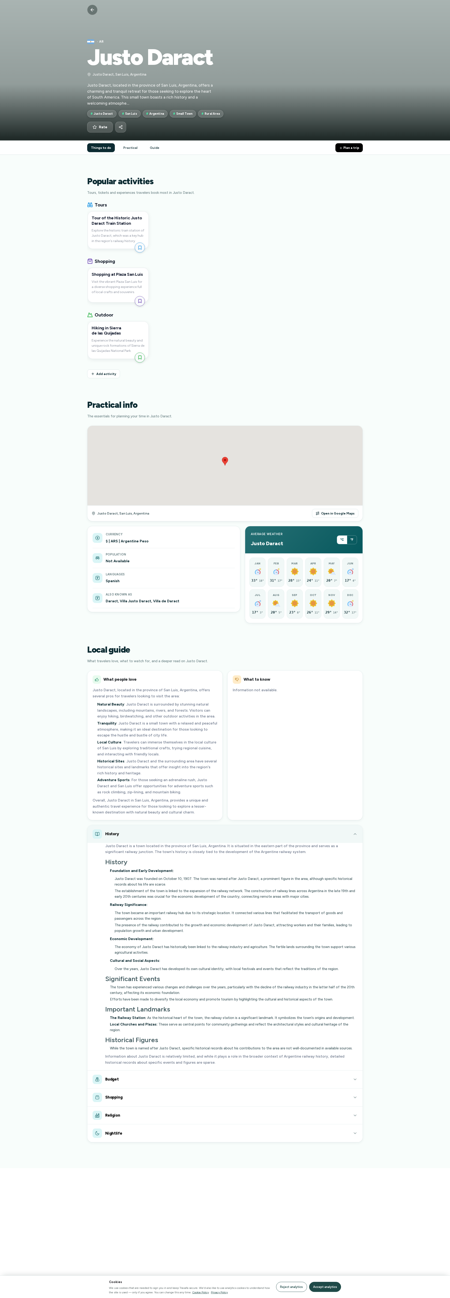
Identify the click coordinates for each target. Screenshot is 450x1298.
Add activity (106, 374)
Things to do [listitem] (101, 148)
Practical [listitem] (130, 148)
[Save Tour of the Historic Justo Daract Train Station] (140, 248)
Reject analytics (291, 1287)
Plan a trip (351, 148)
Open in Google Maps (338, 513)
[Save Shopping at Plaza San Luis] (140, 301)
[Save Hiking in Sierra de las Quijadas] (140, 358)
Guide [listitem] (154, 148)
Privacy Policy (219, 1292)
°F (351, 539)
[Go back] (92, 10)
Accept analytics (325, 1287)
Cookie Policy (200, 1292)
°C (342, 539)
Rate (103, 127)
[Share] (120, 127)
